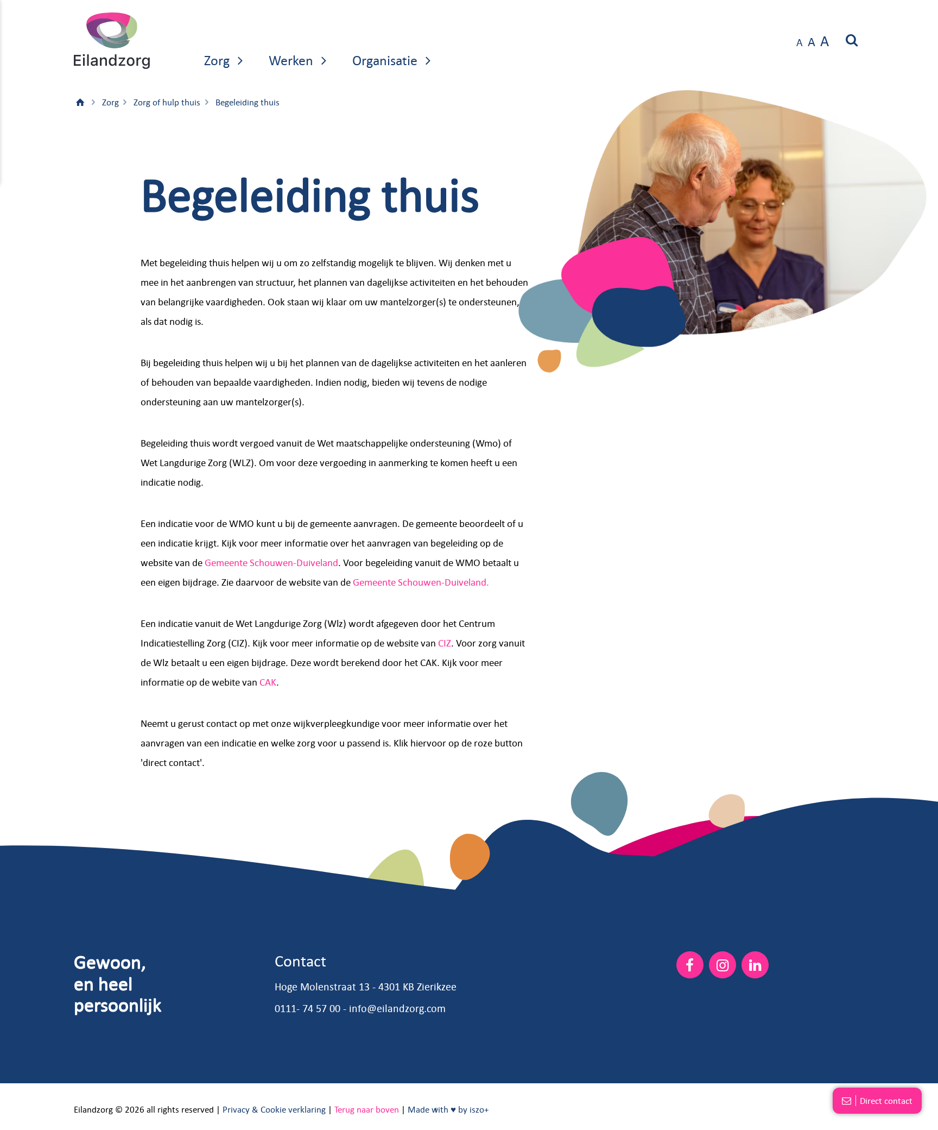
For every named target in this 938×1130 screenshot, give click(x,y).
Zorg (218, 60)
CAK (267, 682)
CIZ (444, 643)
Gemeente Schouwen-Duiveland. (421, 582)
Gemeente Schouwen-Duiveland (271, 562)
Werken (292, 60)
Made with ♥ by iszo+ (448, 1109)
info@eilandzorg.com (397, 1008)
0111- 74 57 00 (307, 1008)
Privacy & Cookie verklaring (274, 1109)
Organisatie (386, 60)
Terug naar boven (366, 1109)
